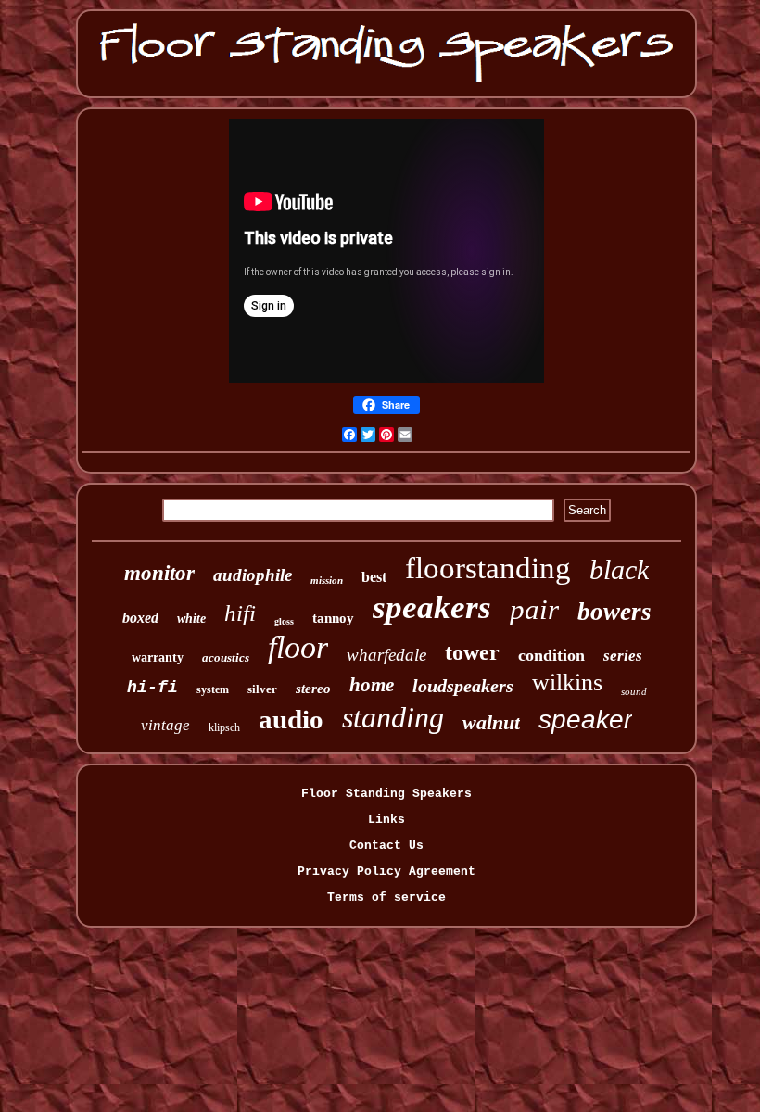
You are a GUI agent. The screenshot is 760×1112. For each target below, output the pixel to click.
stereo (313, 688)
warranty (158, 657)
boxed (140, 618)
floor (298, 647)
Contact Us (386, 846)
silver (262, 689)
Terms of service (386, 897)
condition (551, 655)
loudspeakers (462, 686)
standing (393, 717)
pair (534, 609)
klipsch (224, 727)
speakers (432, 607)
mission (326, 580)
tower (472, 652)
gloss (284, 621)
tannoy (333, 618)
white (191, 619)
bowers (614, 612)
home (371, 685)
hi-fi (152, 687)
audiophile (252, 575)
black (619, 569)
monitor (159, 573)
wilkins (567, 682)
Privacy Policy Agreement (386, 871)
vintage (165, 725)
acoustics (225, 657)
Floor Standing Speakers (386, 794)
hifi (240, 613)
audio (291, 719)
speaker (585, 719)
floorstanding (488, 568)
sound (634, 691)
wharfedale (386, 654)
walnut (491, 722)
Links (386, 820)
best (373, 577)
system (212, 689)
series (622, 655)
